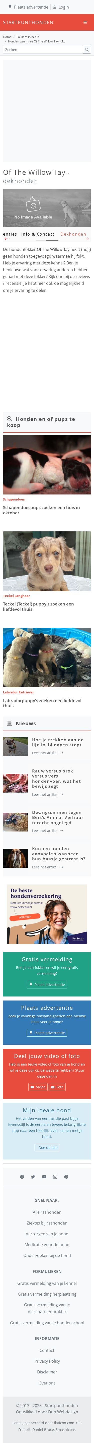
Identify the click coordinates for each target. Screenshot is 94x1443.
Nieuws (26, 723)
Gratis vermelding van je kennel (47, 1283)
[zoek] (87, 49)
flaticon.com (64, 1422)
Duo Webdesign (63, 1412)
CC (78, 1422)
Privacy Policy (47, 1361)
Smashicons (66, 1429)
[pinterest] (66, 1177)
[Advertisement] (47, 111)
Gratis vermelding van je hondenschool (47, 1322)
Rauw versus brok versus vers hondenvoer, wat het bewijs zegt (56, 778)
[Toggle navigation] (85, 22)
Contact (47, 1350)
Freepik (24, 1429)
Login (64, 7)
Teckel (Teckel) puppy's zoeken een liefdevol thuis (38, 606)
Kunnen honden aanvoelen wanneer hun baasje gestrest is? (59, 854)
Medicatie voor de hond (47, 1244)
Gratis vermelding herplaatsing (47, 1294)
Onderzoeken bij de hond (47, 1255)
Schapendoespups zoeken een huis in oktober (41, 510)
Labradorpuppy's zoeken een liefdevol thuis (42, 703)
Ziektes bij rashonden (47, 1223)
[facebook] (22, 1177)
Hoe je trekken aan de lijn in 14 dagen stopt (58, 742)
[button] (6, 240)
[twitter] (33, 1177)
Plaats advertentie (31, 7)
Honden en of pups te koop (41, 422)
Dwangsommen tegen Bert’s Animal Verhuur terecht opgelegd (57, 817)
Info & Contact (38, 234)
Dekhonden (73, 234)
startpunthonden (7, 22)
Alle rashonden (47, 1212)
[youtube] (44, 1177)
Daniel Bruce (43, 1429)
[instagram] (55, 1177)
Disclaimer (47, 1372)
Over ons (47, 1383)
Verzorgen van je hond (47, 1234)
